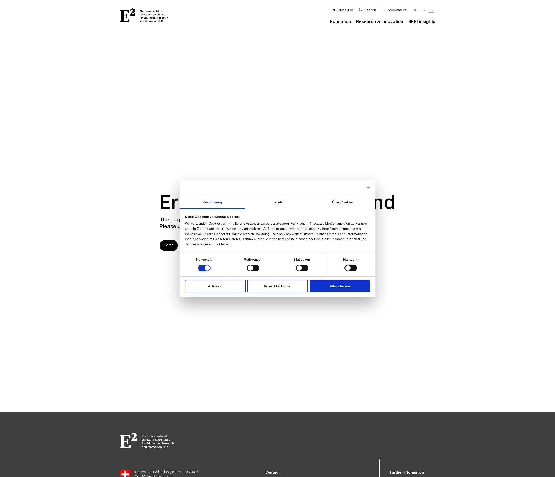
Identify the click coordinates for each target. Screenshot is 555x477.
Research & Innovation (379, 21)
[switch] (253, 268)
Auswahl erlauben (277, 286)
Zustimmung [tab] (212, 202)
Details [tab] (277, 202)
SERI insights (421, 21)
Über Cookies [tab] (342, 202)
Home (169, 245)
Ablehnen (215, 286)
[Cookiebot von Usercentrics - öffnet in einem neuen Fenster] (351, 187)
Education (340, 21)
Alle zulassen (340, 286)
